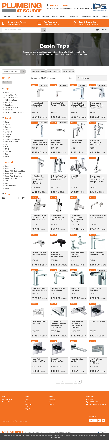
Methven (7, 151)
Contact (104, 17)
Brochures (74, 17)
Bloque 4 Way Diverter (97, 322)
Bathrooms (28, 17)
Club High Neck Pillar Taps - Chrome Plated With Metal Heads (59, 178)
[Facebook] (91, 421)
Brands (55, 17)
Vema (6, 156)
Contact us (89, 399)
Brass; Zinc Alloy (10, 178)
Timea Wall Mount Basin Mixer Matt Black (57, 254)
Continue (102, 435)
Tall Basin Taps (11, 100)
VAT (105, 30)
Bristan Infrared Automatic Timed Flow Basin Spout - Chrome (79, 105)
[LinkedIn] (99, 421)
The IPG (54, 432)
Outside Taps (9, 110)
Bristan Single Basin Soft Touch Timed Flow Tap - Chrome (39, 217)
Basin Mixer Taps (11, 95)
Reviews (51, 404)
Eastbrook (8, 132)
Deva (6, 129)
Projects (45, 17)
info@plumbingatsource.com (97, 404)
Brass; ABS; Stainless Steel (14, 171)
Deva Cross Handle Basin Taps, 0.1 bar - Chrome (77, 254)
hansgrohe (8, 137)
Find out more (55, 438)
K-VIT (6, 149)
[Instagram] (103, 421)
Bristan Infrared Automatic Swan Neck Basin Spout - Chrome (39, 142)
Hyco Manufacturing (11, 142)
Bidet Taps (8, 105)
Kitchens (63, 17)
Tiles (38, 17)
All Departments (7, 399)
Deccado (7, 127)
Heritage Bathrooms (12, 139)
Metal (6, 181)
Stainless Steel (10, 186)
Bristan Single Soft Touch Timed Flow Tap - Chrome (57, 217)
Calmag (7, 124)
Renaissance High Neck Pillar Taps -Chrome (95, 142)
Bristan (7, 122)
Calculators (86, 17)
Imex (6, 144)
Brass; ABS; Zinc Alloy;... (13, 176)
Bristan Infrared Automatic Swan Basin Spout (37, 105)
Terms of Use (14, 421)
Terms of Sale (6, 402)
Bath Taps (8, 103)
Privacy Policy (5, 421)
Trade (18, 17)
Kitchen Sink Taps (11, 107)
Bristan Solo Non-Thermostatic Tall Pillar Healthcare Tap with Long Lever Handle (38, 180)
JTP (6, 147)
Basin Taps (6, 82)
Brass (6, 166)
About (95, 17)
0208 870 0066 (59, 5)
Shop (7, 17)
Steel (6, 188)
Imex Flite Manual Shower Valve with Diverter (96, 361)
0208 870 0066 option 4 (95, 402)
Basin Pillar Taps (11, 98)
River (6, 154)
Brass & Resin (9, 169)
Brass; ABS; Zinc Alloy (12, 173)
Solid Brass (8, 183)
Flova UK (7, 134)
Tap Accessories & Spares (14, 112)
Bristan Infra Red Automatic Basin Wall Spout (57, 142)
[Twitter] (95, 421)
